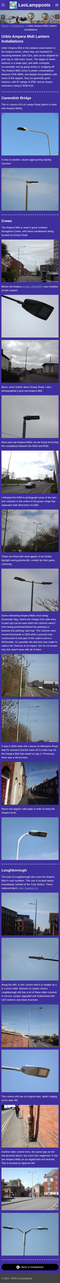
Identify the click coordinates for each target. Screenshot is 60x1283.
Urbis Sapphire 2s (28, 888)
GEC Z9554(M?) (34, 286)
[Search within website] (3, 5)
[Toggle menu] (57, 5)
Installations (17, 25)
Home (4, 25)
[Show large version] (30, 134)
